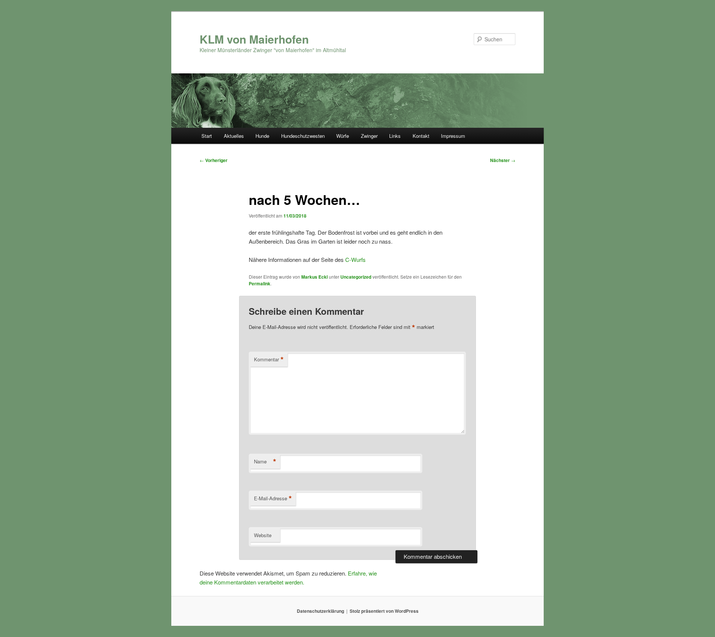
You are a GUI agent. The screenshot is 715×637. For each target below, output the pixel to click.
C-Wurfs (355, 259)
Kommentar (269, 359)
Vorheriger (214, 160)
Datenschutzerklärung (320, 611)
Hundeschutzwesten (303, 135)
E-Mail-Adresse (273, 498)
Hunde (262, 135)
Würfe (342, 135)
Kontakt (421, 135)
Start (206, 135)
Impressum (453, 135)
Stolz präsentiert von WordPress (384, 611)
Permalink (259, 283)
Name (265, 462)
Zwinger (369, 135)
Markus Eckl (314, 276)
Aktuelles (234, 135)
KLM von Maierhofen (254, 39)
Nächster (502, 160)
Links (395, 135)
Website (262, 535)
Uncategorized (355, 276)
